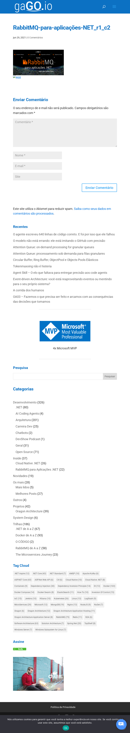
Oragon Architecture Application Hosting (74, 611)
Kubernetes (61, 598)
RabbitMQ (62, 617)
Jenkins (30, 598)
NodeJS (85, 604)
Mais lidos (22, 487)
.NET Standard (57, 573)
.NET (19, 407)
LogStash (90, 598)
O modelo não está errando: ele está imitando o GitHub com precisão (59, 240)
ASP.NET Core (22, 580)
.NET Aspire (21, 573)
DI (97, 586)
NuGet (98, 604)
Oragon (19, 611)
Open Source (24, 452)
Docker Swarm (46, 592)
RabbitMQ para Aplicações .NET (37, 469)
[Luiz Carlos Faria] (19, 649)
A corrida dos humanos (28, 290)
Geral (19, 445)
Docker (109, 586)
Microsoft (41, 604)
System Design (23, 517)
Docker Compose (24, 592)
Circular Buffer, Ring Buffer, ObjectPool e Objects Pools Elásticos (55, 260)
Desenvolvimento (25, 402)
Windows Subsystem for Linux (50, 630)
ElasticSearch (65, 592)
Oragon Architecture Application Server (33, 617)
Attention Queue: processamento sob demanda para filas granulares (59, 253)
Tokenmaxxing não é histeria (32, 266)
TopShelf (89, 623)
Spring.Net (74, 623)
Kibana (45, 598)
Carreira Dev (24, 426)
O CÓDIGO (22, 541)
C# (59, 580)
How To (82, 592)
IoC (18, 598)
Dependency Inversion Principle (74, 586)
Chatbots (22, 433)
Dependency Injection (43, 586)
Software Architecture (26, 623)
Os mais (18, 482)
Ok (65, 728)
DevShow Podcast (28, 439)
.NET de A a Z (25, 529)
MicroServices (22, 604)
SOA (88, 617)
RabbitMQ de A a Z (28, 548)
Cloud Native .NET (28, 463)
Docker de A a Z (26, 535)
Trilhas (17, 524)
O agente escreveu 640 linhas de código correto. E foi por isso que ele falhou (64, 234)
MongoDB (57, 604)
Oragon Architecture (29, 511)
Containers (20, 586)
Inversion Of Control (103, 592)
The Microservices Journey (34, 554)
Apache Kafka (91, 573)
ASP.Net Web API (44, 580)
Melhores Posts (26, 493)
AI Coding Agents (27, 413)
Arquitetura (23, 420)
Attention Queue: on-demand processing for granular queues (53, 247)
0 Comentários (35, 37)
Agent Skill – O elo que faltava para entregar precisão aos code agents (60, 272)
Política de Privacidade (63, 707)
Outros (17, 500)
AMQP (74, 573)
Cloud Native (74, 580)
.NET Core (39, 573)
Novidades (20, 476)
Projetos (18, 506)
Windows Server (23, 630)
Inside (17, 458)
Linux (76, 598)
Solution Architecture (53, 623)
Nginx (72, 604)
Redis (77, 617)
